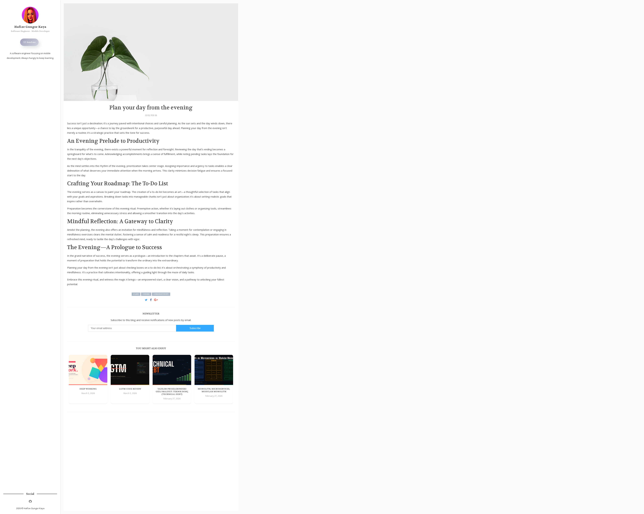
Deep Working (88, 389)
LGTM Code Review (130, 389)
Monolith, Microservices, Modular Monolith (214, 390)
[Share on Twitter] (146, 299)
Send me (31, 42)
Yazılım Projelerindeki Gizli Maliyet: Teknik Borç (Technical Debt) (172, 392)
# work (146, 294)
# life (136, 294)
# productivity (161, 294)
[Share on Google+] (156, 299)
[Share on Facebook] (151, 299)
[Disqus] (151, 459)
